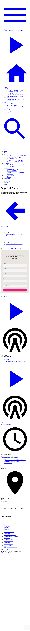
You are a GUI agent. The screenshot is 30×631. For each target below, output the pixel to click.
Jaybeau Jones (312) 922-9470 (15, 94)
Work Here (10, 108)
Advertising (7, 112)
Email (4, 263)
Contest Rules (11, 100)
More (2, 519)
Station (6, 102)
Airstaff (6, 88)
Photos (9, 111)
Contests (6, 97)
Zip (4, 278)
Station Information (12, 103)
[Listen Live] (15, 311)
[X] (6, 182)
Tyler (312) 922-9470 (12, 93)
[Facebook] (7, 181)
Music (5, 87)
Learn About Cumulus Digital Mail (15, 106)
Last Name (5, 273)
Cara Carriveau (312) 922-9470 (15, 96)
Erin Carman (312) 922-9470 (14, 91)
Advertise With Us (12, 105)
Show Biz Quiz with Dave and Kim (16, 99)
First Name (5, 268)
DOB (4, 284)
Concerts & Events (9, 109)
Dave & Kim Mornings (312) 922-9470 (16, 90)
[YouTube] (6, 184)
